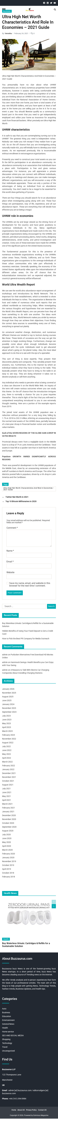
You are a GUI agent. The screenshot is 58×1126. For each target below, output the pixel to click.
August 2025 (7, 696)
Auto (4, 1009)
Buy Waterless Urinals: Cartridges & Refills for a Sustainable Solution (26, 944)
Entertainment (8, 1020)
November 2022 (9, 739)
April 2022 (6, 758)
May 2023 (6, 723)
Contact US (42, 1110)
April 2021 (6, 800)
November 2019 (9, 861)
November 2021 (9, 777)
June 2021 (6, 792)
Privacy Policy (31, 1110)
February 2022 (8, 765)
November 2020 (9, 819)
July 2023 (6, 716)
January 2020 (8, 857)
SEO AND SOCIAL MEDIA (13, 1035)
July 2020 (6, 834)
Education (6, 1016)
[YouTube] (54, 3)
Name (10, 551)
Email (10, 561)
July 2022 (6, 746)
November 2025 (9, 693)
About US (21, 1110)
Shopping (6, 1039)
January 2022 (8, 769)
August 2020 (7, 831)
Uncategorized (8, 1051)
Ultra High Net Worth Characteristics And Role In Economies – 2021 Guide (28, 489)
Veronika (8, 33)
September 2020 (9, 827)
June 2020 (6, 838)
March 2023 (7, 731)
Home (14, 1110)
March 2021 (7, 804)
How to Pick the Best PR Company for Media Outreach (25, 638)
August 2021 (7, 785)
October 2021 (8, 781)
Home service (8, 1031)
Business (7, 11)
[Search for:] (23, 607)
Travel (4, 1047)
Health (6, 939)
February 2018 (8, 877)
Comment (12, 528)
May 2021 (6, 796)
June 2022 (6, 750)
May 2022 (6, 754)
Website (10, 572)
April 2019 (6, 869)
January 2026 (8, 689)
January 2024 (8, 704)
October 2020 (8, 823)
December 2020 (9, 815)
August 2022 (7, 742)
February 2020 (8, 854)
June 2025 (6, 700)
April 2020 (6, 846)
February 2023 (8, 735)
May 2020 (6, 842)
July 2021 (6, 788)
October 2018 (8, 873)
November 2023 (9, 708)
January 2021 (8, 811)
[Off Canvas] (3, 9)
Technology (7, 1043)
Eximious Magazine (40, 1115)
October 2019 (8, 865)
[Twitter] (51, 3)
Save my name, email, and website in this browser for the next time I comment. (29, 584)
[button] (54, 906)
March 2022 (7, 762)
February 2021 (8, 808)
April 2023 (6, 727)
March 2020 (7, 850)
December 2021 (9, 773)
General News (8, 1024)
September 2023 (9, 712)
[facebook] (44, 3)
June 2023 (6, 719)
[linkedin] (47, 3)
